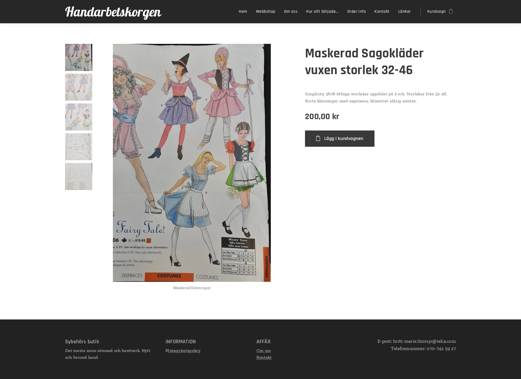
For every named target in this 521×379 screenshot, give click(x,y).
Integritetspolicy (184, 350)
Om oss (263, 350)
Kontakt (264, 357)
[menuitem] (244, 11)
